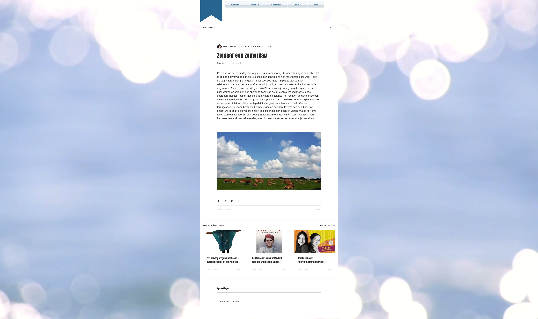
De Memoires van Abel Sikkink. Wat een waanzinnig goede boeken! (267, 260)
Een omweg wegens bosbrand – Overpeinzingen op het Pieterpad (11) (223, 260)
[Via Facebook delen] (218, 200)
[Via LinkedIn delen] (232, 200)
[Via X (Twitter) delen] (225, 200)
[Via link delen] (239, 200)
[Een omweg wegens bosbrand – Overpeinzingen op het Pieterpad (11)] (223, 241)
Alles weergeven (327, 225)
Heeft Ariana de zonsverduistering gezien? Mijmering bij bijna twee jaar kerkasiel (312, 260)
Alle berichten (209, 27)
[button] (331, 27)
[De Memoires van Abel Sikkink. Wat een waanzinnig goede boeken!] (269, 241)
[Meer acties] (319, 46)
